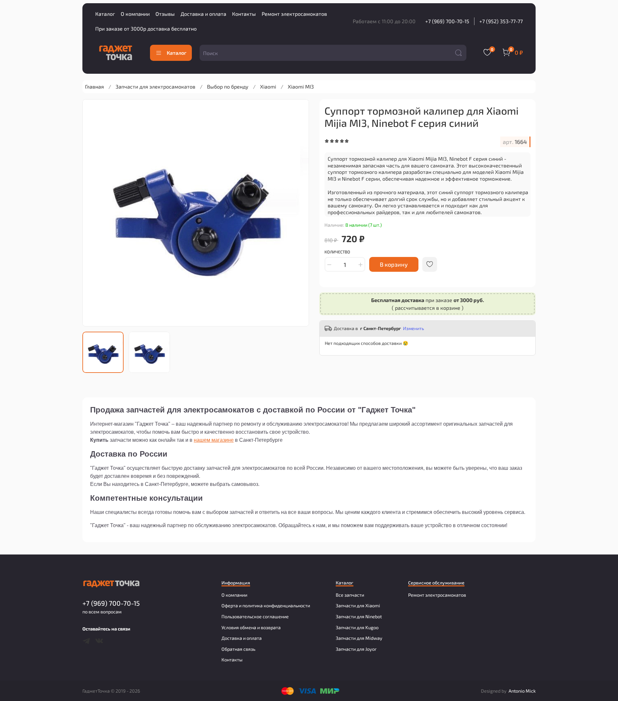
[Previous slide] (92, 213)
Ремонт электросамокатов (294, 14)
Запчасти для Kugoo (357, 627)
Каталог (105, 14)
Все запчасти (350, 595)
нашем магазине (214, 440)
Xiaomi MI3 (301, 86)
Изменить (413, 328)
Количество (337, 252)
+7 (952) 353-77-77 (501, 21)
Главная (94, 86)
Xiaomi (268, 86)
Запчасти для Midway (359, 638)
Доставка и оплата (203, 14)
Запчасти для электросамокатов (155, 86)
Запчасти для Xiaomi (358, 605)
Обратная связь (238, 649)
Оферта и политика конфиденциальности (265, 605)
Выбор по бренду (227, 86)
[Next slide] (298, 213)
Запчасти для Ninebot (359, 616)
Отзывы (165, 14)
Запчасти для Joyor (356, 649)
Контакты (244, 14)
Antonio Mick (522, 691)
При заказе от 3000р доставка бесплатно (146, 28)
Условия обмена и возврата (251, 627)
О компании (135, 14)
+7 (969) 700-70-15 (447, 21)
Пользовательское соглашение (255, 616)
